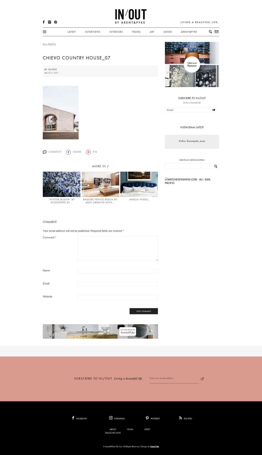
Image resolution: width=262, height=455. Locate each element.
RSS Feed (187, 418)
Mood (168, 31)
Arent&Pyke (189, 31)
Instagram (119, 418)
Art (152, 31)
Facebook (81, 418)
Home (130, 429)
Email (46, 283)
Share (77, 152)
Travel (136, 31)
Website (47, 296)
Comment (55, 152)
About (113, 429)
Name (46, 270)
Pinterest (155, 418)
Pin (95, 152)
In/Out (52, 69)
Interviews (93, 31)
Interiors (116, 31)
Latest (72, 31)
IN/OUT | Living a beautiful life (131, 16)
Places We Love (113, 432)
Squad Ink (154, 446)
